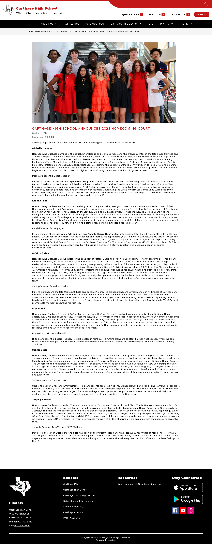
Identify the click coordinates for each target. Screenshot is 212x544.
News (64, 31)
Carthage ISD (70, 484)
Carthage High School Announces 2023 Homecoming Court (106, 31)
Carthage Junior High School (79, 495)
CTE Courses (95, 23)
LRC (150, 23)
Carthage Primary (73, 512)
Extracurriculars (124, 23)
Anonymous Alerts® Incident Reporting (139, 484)
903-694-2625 (22, 525)
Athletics (72, 23)
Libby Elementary (73, 506)
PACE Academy (71, 518)
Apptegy (112, 540)
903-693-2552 (24, 521)
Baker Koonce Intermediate (78, 501)
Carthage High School (42, 31)
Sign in (201, 14)
